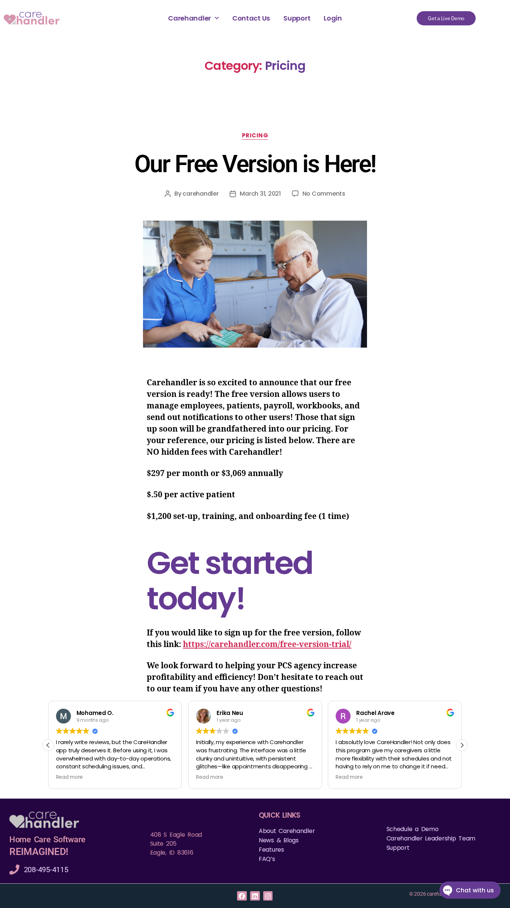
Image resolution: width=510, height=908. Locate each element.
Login (333, 18)
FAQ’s (267, 859)
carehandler (200, 193)
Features (271, 849)
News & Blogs (279, 840)
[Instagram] (268, 896)
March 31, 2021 (260, 193)
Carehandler (189, 18)
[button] (461, 745)
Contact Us (251, 18)
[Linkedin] (254, 896)
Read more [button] (69, 777)
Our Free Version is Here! (255, 164)
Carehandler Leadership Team (431, 838)
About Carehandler (287, 831)
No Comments (323, 193)
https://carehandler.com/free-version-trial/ (267, 645)
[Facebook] (241, 896)
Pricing (255, 135)
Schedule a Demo (412, 829)
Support (296, 18)
